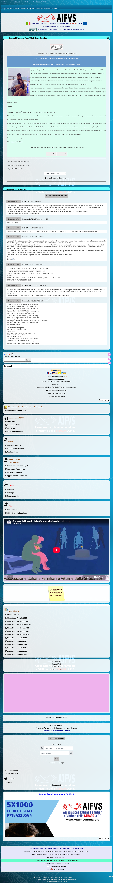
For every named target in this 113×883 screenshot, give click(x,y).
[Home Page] (56, 18)
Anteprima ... (51, 178)
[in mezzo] (109, 358)
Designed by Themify (69, 879)
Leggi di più (103, 400)
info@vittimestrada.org (57, 396)
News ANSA (56, 667)
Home (8, 1)
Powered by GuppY (40, 877)
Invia (56, 759)
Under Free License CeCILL (64, 877)
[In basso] (109, 363)
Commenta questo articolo (56, 196)
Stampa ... (62, 178)
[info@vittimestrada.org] (48, 866)
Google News (56, 661)
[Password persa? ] (56, 763)
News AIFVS (56, 664)
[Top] (109, 354)
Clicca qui (63, 390)
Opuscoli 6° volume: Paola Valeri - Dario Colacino (28, 38)
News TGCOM (56, 669)
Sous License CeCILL (55, 879)
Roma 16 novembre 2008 (56, 717)
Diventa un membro (56, 738)
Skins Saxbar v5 (43, 879)
